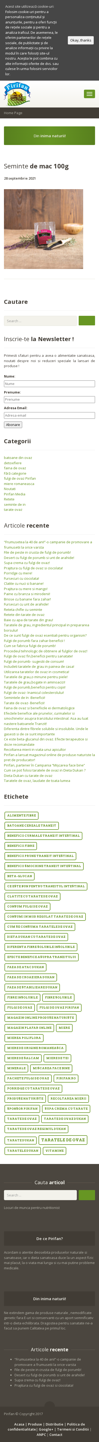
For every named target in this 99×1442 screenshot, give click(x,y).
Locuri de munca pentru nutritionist (32, 1207)
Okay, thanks (80, 40)
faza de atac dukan (25, 967)
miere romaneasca (19, 483)
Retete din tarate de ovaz (24, 614)
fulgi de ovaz (19, 1007)
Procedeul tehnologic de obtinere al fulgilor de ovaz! (45, 651)
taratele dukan (22, 1151)
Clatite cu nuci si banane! (24, 583)
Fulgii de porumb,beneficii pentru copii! (34, 687)
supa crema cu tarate (66, 1108)
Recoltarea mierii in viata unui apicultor (35, 749)
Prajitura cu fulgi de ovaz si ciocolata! (33, 568)
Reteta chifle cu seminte (23, 609)
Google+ (46, 1429)
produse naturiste (25, 1098)
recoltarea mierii (68, 1098)
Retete (9, 499)
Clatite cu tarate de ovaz (32, 896)
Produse (35, 1424)
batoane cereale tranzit (31, 825)
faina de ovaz (15, 468)
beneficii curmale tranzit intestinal (43, 836)
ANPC (41, 1434)
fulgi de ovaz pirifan (59, 1007)
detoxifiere (13, 463)
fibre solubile (58, 997)
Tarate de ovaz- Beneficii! (24, 703)
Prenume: (12, 392)
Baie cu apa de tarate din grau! (28, 620)
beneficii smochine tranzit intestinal (44, 866)
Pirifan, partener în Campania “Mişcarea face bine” (44, 765)
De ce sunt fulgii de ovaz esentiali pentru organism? (45, 635)
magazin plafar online (29, 1028)
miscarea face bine (51, 1068)
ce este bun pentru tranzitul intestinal (46, 886)
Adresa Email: (15, 407)
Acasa (19, 1424)
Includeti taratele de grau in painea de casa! (39, 666)
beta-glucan (19, 876)
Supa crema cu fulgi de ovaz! (27, 562)
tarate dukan (20, 1140)
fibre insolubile (22, 997)
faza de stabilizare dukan (32, 987)
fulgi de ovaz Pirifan (20, 478)
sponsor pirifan (22, 1108)
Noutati (10, 488)
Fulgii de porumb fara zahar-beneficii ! (34, 640)
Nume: (9, 376)
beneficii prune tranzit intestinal (40, 856)
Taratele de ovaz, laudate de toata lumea (37, 780)
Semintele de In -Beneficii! (24, 697)
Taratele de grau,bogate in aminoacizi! (34, 682)
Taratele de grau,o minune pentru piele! (36, 676)
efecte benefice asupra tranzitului (41, 957)
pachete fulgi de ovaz (28, 1078)
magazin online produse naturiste (40, 1018)
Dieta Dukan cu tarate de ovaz (28, 775)
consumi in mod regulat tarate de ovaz (45, 916)
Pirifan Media (14, 494)
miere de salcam (23, 1058)
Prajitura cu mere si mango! (26, 588)
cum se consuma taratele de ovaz (40, 927)
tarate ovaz (13, 509)
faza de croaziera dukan (30, 977)
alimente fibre (21, 815)
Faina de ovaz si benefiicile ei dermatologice (39, 708)
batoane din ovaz (18, 457)
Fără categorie (15, 473)
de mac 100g (36, 165)
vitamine (54, 1151)
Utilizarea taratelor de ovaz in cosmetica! (36, 671)
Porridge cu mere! (18, 573)
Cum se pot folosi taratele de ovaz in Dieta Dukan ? (45, 770)
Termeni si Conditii (73, 1429)
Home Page (13, 112)
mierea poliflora (24, 1038)
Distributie (54, 1424)
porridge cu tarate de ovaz (33, 1088)
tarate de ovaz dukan (65, 1119)
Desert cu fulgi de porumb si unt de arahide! (39, 557)
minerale (16, 1068)
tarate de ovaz (22, 1119)
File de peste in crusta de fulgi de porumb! (37, 552)
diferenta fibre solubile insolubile (41, 947)
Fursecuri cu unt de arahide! (26, 604)
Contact (55, 1434)
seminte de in (15, 504)
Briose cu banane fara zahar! (27, 599)
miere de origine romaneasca (35, 1048)
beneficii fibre (20, 846)
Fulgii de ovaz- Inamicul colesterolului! (34, 692)
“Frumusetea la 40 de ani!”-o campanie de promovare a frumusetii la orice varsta (48, 1362)
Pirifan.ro (66, 1078)
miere (64, 1028)
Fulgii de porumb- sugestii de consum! (34, 661)
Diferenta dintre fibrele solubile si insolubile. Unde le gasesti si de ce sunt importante (46, 731)
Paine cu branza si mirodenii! (27, 593)
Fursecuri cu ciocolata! (21, 578)
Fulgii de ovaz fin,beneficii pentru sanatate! (38, 656)
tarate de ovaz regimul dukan (36, 1129)
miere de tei (57, 1058)
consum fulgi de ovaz (27, 906)
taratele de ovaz (63, 1140)
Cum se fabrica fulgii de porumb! (30, 645)
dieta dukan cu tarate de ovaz (36, 937)
